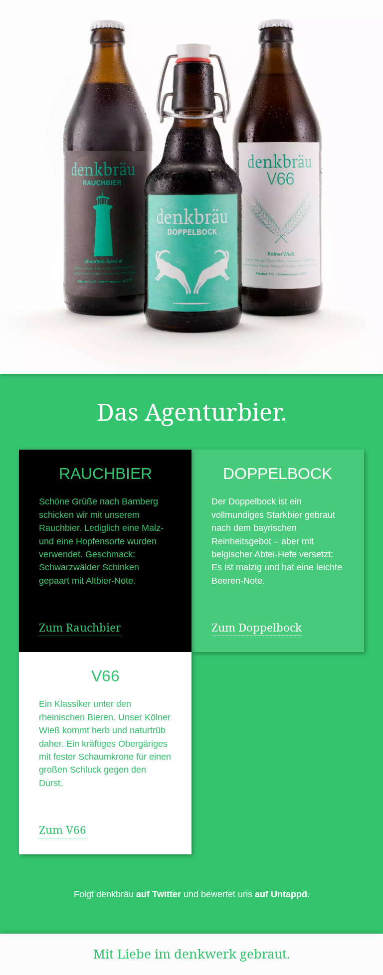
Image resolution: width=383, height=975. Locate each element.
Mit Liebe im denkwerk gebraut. (191, 954)
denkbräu (138, 894)
